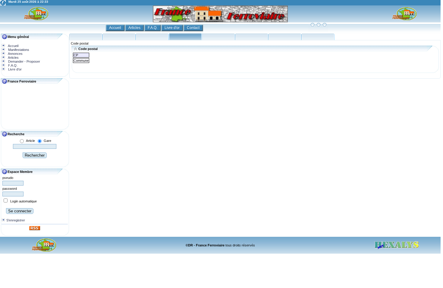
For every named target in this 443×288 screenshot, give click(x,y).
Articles (134, 28)
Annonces (15, 53)
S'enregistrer (15, 220)
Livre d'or (173, 28)
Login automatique (23, 201)
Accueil (115, 28)
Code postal (79, 43)
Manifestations (18, 50)
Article (30, 140)
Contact (193, 28)
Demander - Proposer (23, 61)
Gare (47, 140)
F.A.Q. (153, 28)
